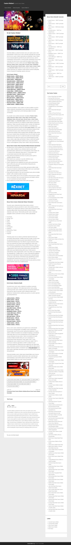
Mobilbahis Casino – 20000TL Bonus (16, 92)
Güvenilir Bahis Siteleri (53, 523)
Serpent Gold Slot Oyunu (53, 156)
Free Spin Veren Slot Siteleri (54, 250)
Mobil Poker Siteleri (52, 126)
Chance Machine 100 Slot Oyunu (55, 118)
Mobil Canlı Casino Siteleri (54, 162)
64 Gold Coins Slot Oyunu (54, 151)
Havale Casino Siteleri (53, 247)
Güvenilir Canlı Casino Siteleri (54, 224)
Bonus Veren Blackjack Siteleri (55, 285)
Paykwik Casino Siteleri (53, 214)
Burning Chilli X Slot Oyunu (54, 98)
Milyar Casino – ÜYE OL (13, 309)
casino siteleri (35, 379)
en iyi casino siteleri (12, 384)
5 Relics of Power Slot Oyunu (54, 113)
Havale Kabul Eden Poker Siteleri (55, 154)
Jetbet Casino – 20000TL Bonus (15, 104)
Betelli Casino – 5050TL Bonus (15, 99)
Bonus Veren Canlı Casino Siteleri (55, 288)
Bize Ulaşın (50, 528)
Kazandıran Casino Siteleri (54, 225)
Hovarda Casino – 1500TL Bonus (15, 81)
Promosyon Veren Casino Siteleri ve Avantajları (15, 392)
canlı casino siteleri (26, 379)
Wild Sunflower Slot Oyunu (54, 131)
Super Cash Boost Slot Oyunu (54, 144)
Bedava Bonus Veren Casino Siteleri (32, 391)
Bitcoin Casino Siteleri (53, 257)
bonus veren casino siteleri (13, 379)
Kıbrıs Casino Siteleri (52, 237)
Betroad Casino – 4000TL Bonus (15, 97)
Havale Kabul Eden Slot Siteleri (55, 119)
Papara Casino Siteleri (53, 215)
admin (12, 405)
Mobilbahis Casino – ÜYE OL (14, 311)
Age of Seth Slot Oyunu (53, 128)
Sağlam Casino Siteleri (53, 280)
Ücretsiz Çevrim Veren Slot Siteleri (55, 255)
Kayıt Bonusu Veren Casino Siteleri (55, 370)
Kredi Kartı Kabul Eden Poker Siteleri (56, 328)
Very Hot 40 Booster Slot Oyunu (55, 161)
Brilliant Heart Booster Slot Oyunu (55, 123)
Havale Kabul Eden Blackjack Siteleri (56, 99)
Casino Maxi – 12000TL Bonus (15, 91)
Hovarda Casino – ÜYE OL (13, 303)
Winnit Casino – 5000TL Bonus (15, 87)
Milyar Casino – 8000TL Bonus (15, 96)
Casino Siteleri (25, 7)
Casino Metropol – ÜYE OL (14, 313)
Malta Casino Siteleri (52, 527)
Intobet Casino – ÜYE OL (13, 319)
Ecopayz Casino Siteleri (53, 212)
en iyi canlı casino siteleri (29, 381)
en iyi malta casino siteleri (24, 384)
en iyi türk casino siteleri (13, 386)
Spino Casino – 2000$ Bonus (14, 79)
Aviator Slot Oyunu (52, 184)
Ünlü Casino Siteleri (52, 242)
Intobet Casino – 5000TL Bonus (15, 101)
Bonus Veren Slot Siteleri (53, 282)
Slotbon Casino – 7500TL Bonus (15, 82)
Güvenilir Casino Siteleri (53, 522)
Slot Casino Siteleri (52, 227)
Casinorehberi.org (31, 543)
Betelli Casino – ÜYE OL (13, 318)
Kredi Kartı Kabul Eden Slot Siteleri (55, 315)
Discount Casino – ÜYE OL (14, 321)
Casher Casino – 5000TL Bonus (15, 77)
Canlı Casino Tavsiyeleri (53, 252)
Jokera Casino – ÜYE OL (13, 298)
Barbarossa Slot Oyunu (53, 152)
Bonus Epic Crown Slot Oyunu (55, 172)
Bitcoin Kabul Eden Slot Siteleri (55, 96)
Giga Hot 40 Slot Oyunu (53, 171)
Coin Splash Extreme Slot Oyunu (55, 147)
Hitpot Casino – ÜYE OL (13, 299)
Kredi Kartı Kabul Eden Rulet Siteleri (55, 320)
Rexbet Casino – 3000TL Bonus (15, 76)
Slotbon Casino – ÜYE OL (13, 304)
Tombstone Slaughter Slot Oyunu (55, 149)
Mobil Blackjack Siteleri (53, 104)
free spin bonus (33, 347)
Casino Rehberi (9, 3)
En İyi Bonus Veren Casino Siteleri (15, 381)
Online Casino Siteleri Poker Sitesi (55, 444)
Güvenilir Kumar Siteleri (53, 179)
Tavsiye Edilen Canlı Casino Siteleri (55, 262)
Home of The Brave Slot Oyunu (55, 146)
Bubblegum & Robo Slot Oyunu (55, 139)
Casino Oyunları (16, 7)
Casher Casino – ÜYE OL (13, 324)
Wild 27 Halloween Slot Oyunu (54, 174)
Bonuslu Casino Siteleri (53, 219)
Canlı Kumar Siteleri (52, 192)
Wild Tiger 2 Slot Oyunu (53, 124)
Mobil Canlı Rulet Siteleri (53, 186)
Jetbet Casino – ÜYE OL (13, 323)
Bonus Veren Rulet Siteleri (53, 287)
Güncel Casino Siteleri (53, 217)
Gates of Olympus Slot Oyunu (54, 187)
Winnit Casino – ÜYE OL (13, 306)
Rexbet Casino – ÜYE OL (13, 301)
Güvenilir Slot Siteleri (52, 199)
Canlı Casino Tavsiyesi (53, 201)
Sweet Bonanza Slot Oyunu (54, 181)
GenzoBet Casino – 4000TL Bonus (16, 94)
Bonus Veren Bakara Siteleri (54, 283)
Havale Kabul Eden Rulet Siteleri (55, 129)
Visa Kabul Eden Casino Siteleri (55, 229)
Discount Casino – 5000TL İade (15, 102)
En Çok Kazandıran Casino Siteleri (55, 197)
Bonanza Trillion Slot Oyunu (54, 159)
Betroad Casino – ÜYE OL (13, 316)
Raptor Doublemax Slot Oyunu (55, 101)
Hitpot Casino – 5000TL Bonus (15, 86)
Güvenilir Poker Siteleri (53, 157)
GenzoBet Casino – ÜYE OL (14, 308)
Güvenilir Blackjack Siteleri (54, 103)
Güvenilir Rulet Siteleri (53, 138)
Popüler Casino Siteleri (53, 249)
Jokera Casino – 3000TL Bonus (15, 84)
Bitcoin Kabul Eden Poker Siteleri (55, 121)
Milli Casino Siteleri (52, 182)
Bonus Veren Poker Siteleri (54, 310)
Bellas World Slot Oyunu (53, 136)
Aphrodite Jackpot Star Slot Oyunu (55, 177)
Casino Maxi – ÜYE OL (12, 314)
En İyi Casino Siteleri (52, 275)
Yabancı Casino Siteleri (53, 254)
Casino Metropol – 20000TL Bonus (16, 89)
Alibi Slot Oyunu (51, 176)
